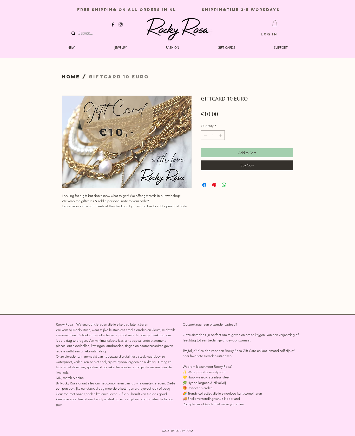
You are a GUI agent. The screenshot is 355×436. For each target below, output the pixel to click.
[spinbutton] (213, 135)
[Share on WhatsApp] (224, 185)
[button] (280, 47)
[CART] (275, 23)
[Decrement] (205, 135)
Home (71, 77)
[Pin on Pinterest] (214, 185)
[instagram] (120, 24)
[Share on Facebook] (204, 185)
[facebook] (112, 24)
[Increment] (221, 135)
